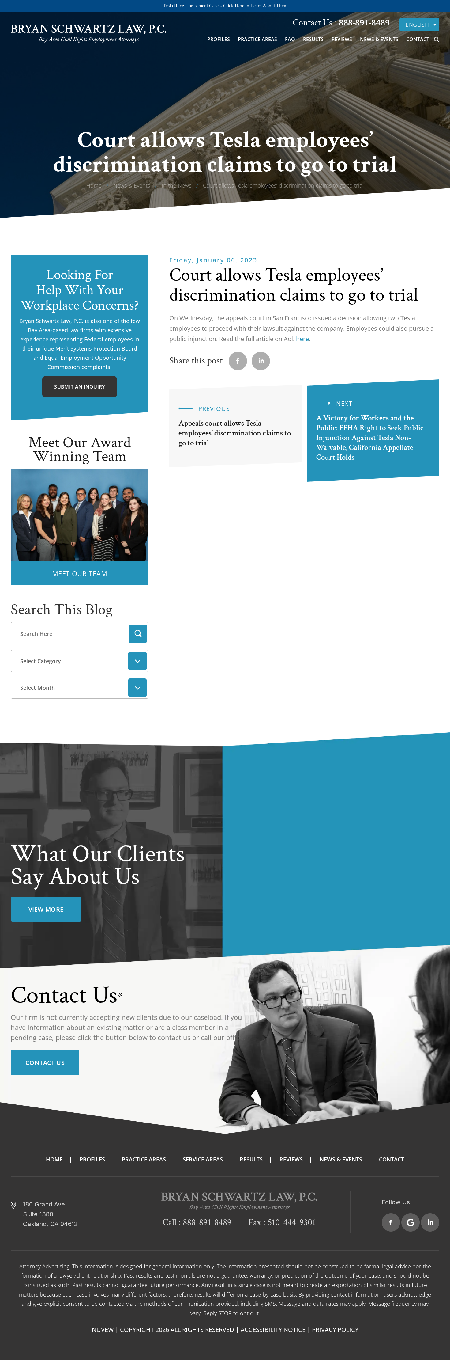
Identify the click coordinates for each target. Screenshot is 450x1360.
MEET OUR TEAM (79, 573)
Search (138, 634)
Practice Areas (257, 39)
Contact (417, 39)
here (302, 339)
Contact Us (45, 1062)
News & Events (379, 39)
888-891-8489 (363, 22)
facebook (238, 361)
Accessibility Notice (273, 1329)
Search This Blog (62, 610)
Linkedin (261, 361)
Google (410, 1222)
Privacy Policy (335, 1329)
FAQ (290, 39)
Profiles (218, 39)
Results (313, 39)
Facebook (391, 1222)
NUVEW (103, 1329)
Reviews (342, 39)
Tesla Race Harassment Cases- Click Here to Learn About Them (225, 5)
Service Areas (203, 1159)
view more (46, 909)
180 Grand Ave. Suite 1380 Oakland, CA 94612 (50, 1214)
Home (54, 1159)
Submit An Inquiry (79, 386)
